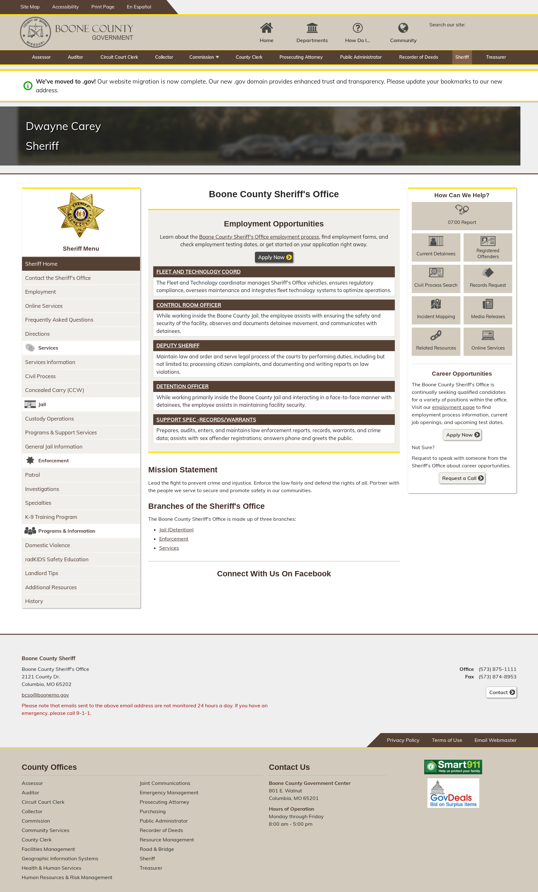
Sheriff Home (41, 263)
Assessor (41, 57)
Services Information (50, 362)
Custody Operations (49, 418)
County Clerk (249, 57)
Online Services (43, 305)
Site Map (30, 7)
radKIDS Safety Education (57, 559)
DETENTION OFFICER (182, 386)
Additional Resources (51, 587)
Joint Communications (165, 783)
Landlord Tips (41, 573)
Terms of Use (447, 740)
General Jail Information (54, 446)
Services (169, 548)
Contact (497, 693)
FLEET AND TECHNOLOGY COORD (198, 272)
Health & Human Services (51, 868)
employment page (453, 407)
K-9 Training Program (51, 517)
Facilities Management (48, 849)
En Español (139, 7)
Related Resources (436, 348)
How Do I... (357, 40)
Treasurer (496, 57)
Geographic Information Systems (60, 858)
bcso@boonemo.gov (45, 695)
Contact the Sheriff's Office (58, 278)
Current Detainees (435, 254)
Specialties (38, 502)
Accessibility (65, 7)
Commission (201, 57)
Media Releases (488, 316)
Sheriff (462, 57)
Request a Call (459, 478)
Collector (164, 57)
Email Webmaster (496, 740)
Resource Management (167, 839)
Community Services (45, 830)
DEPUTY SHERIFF (177, 345)
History (34, 601)
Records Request (488, 285)
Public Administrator (361, 57)
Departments (312, 40)
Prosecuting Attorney (301, 57)
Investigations (42, 489)
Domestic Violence (47, 545)
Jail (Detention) (176, 529)
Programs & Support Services (61, 432)
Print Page (102, 7)
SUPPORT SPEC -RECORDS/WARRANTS (206, 419)
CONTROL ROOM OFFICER (188, 305)
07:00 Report (462, 222)
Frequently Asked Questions (59, 319)
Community (403, 40)
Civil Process (40, 376)
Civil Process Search (436, 285)
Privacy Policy (403, 740)
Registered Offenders (487, 253)
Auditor (75, 57)
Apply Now (271, 257)
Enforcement (173, 539)
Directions (37, 333)
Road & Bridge (157, 849)
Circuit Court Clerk (119, 57)
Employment (40, 291)
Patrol (32, 474)
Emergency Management (169, 792)
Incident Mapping (436, 316)
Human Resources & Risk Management (67, 877)
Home (267, 40)
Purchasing (153, 811)
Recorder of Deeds (418, 57)
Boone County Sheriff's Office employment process (259, 237)
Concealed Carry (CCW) (54, 390)
